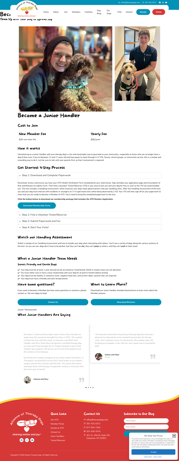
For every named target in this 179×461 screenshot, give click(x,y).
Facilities (89, 12)
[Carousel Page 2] (88, 387)
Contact (129, 12)
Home (46, 12)
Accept (153, 452)
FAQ (119, 12)
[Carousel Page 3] (90, 387)
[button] (174, 436)
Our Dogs (109, 12)
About (56, 12)
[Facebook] (160, 2)
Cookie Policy (148, 457)
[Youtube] (166, 2)
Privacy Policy (157, 457)
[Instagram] (163, 2)
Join (66, 12)
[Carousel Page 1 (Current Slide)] (86, 387)
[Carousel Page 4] (93, 387)
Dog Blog (99, 12)
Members (76, 12)
